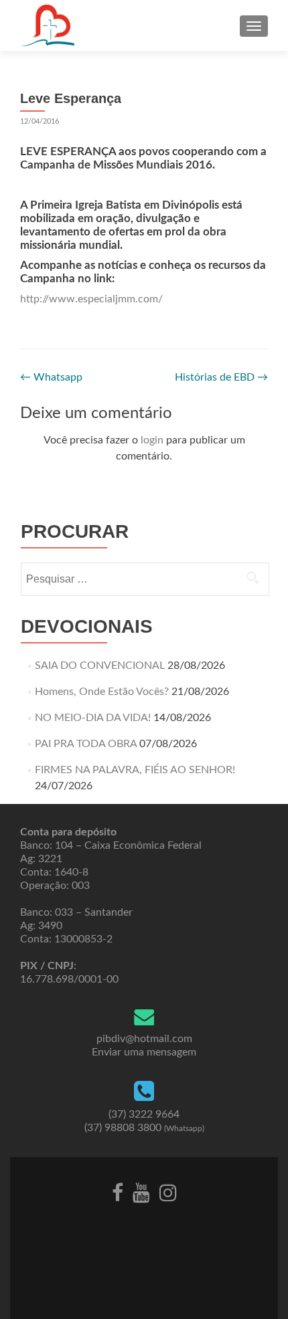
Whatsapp (51, 377)
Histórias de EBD (221, 377)
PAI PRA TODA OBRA (86, 743)
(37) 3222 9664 (144, 1114)
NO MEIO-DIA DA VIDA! (93, 717)
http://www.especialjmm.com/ (91, 299)
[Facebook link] (117, 1192)
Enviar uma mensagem (144, 1052)
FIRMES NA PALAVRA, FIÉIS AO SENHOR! (135, 770)
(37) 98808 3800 (144, 1127)
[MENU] (254, 26)
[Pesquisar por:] (144, 579)
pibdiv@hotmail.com (144, 1038)
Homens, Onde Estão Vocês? (102, 691)
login (152, 440)
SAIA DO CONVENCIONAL (100, 665)
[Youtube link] (141, 1192)
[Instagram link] (168, 1192)
